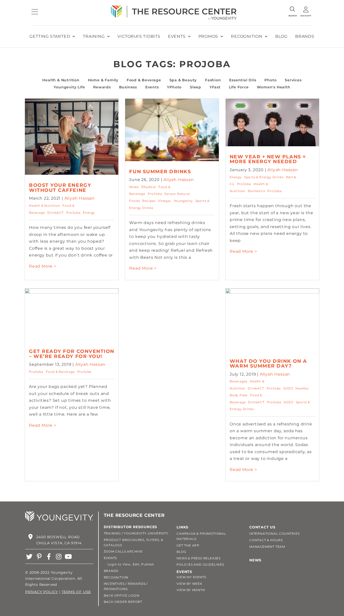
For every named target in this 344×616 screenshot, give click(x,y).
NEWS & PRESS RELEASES (199, 558)
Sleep (195, 87)
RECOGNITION (116, 577)
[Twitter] (29, 556)
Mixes (134, 187)
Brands (304, 36)
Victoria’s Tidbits (138, 36)
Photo (270, 80)
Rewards (102, 87)
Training (94, 36)
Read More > (42, 266)
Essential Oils (242, 80)
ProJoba (73, 212)
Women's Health (273, 87)
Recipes (149, 201)
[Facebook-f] (49, 556)
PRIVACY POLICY (41, 592)
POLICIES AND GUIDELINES (200, 564)
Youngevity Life (69, 87)
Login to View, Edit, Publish (129, 564)
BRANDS (111, 571)
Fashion (213, 80)
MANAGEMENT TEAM (267, 547)
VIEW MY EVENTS (191, 577)
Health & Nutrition (60, 80)
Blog (281, 36)
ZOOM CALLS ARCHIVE (123, 551)
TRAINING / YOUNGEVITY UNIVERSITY (136, 533)
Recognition (246, 36)
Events (177, 36)
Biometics (256, 191)
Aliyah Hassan (79, 198)
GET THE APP (188, 545)
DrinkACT (55, 212)
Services (293, 80)
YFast (215, 87)
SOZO (288, 388)
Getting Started (49, 36)
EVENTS (110, 558)
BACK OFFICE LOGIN (122, 595)
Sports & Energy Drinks (264, 177)
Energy (89, 212)
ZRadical (148, 187)
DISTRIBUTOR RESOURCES (130, 527)
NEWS (255, 560)
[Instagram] (58, 556)
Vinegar (164, 201)
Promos (208, 36)
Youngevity (183, 201)
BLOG (181, 552)
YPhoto (174, 87)
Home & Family (103, 80)
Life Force (239, 87)
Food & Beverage (144, 80)
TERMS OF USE (76, 592)
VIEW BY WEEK (189, 584)
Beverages (238, 381)
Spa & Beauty (183, 80)
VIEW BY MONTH (191, 590)
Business (128, 87)
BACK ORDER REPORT (123, 602)
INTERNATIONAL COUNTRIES (274, 533)
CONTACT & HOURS (266, 540)
